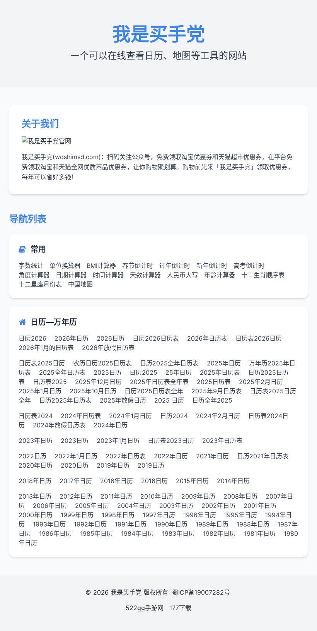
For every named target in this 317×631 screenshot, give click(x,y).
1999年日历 (77, 515)
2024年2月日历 (218, 416)
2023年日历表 (222, 440)
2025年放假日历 (123, 400)
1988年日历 (253, 524)
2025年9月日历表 (216, 391)
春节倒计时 (137, 265)
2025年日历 (224, 363)
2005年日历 (92, 505)
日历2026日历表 (156, 338)
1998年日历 (118, 515)
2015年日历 (192, 481)
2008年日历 (240, 496)
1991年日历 (131, 524)
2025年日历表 (220, 372)
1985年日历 (96, 533)
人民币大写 (182, 275)
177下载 (180, 608)
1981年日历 (260, 533)
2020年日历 (36, 465)
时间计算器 (108, 275)
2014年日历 (233, 481)
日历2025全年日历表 (169, 363)
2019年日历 (113, 465)
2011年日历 (116, 496)
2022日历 (32, 456)
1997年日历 (159, 515)
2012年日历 (76, 496)
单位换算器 (64, 265)
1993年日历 (49, 524)
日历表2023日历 (171, 440)
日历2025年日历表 (65, 400)
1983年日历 (178, 533)
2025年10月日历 (93, 391)
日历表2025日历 (42, 363)
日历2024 (174, 416)
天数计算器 (145, 275)
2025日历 (107, 372)
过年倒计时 (174, 265)
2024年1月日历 (130, 416)
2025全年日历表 (62, 372)
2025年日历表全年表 (159, 382)
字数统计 (31, 265)
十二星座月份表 (40, 284)
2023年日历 (36, 440)
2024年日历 (111, 425)
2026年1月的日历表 (46, 348)
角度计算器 (34, 275)
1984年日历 (137, 533)
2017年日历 (76, 481)
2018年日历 (35, 481)
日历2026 (32, 338)
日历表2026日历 (258, 338)
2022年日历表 (126, 456)
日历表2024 (36, 416)
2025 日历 (169, 400)
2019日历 (151, 465)
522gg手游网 (145, 608)
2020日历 (75, 465)
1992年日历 (90, 524)
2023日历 (75, 440)
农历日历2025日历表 (102, 363)
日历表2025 (50, 382)
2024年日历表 (81, 416)
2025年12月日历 (98, 382)
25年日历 (178, 372)
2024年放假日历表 (59, 425)
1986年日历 (55, 533)
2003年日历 (176, 505)
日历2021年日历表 (262, 456)
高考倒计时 (248, 265)
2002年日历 (218, 505)
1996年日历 (199, 515)
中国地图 (80, 284)
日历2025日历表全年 (153, 391)
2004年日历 (134, 505)
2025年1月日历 (40, 391)
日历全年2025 (212, 400)
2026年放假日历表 (108, 348)
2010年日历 (156, 496)
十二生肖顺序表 (263, 275)
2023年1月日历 (118, 440)
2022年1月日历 (76, 456)
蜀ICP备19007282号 (201, 592)
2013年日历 (35, 496)
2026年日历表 (207, 338)
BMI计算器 (101, 265)
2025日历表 (214, 382)
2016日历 (154, 481)
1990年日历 (171, 524)
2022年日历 (171, 456)
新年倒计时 (211, 265)
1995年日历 (240, 515)
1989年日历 (212, 524)
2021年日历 (212, 456)
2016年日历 (116, 481)
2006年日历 (50, 505)
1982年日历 (219, 533)
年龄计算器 (219, 275)
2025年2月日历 (261, 382)
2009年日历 (198, 496)
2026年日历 (72, 338)
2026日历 (110, 338)
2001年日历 (260, 505)
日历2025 (143, 372)
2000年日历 (36, 515)
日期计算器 (71, 275)
